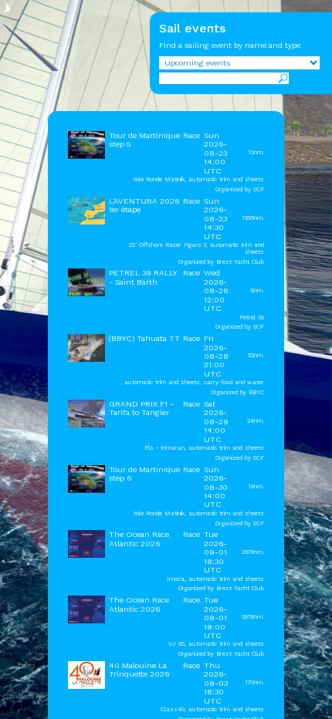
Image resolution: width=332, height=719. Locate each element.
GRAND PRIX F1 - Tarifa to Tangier (141, 408)
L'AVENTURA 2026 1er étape (144, 205)
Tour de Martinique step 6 (144, 473)
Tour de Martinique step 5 (144, 139)
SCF (258, 189)
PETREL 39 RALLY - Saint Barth (143, 277)
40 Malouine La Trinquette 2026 (139, 669)
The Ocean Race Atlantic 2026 (139, 538)
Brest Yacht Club (240, 261)
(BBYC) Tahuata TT (144, 338)
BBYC (256, 392)
